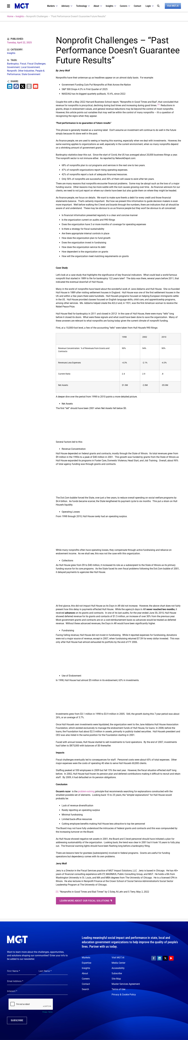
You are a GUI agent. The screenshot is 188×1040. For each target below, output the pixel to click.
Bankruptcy (13, 63)
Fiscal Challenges (36, 63)
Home (10, 16)
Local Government (30, 67)
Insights (20, 16)
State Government (31, 74)
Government (13, 67)
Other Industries (26, 70)
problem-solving (86, 791)
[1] (57, 891)
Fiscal (23, 63)
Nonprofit (12, 70)
